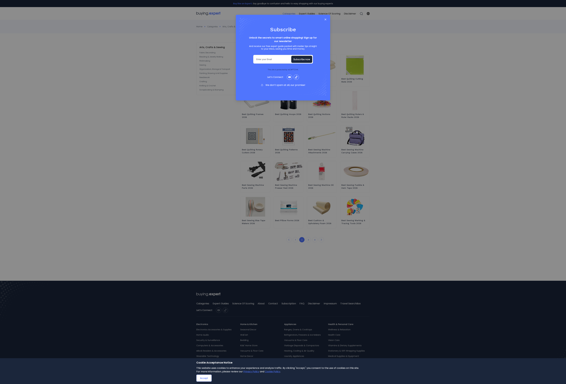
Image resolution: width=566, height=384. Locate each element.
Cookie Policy (272, 371)
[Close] (325, 19)
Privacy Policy (251, 371)
